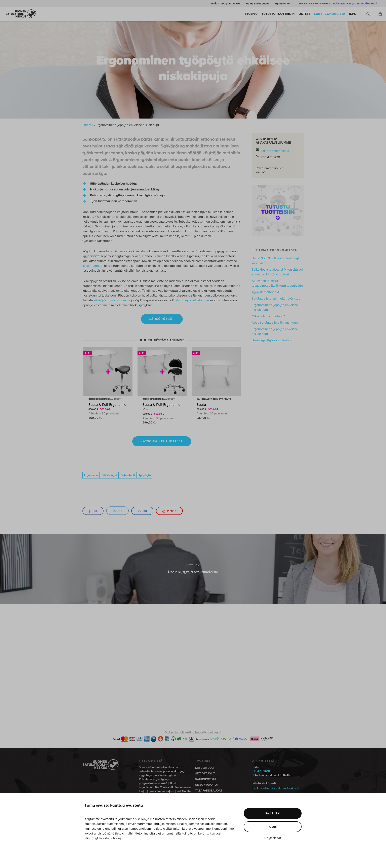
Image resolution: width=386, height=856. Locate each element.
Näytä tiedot (272, 838)
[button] (162, 319)
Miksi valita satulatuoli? (268, 316)
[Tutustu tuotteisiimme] (278, 238)
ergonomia (91, 475)
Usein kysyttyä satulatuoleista (273, 340)
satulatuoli (128, 475)
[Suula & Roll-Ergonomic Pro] (162, 371)
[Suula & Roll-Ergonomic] (107, 371)
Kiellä (273, 826)
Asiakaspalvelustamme (192, 300)
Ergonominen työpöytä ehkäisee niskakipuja (275, 307)
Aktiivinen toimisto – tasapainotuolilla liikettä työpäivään (277, 283)
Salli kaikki (272, 813)
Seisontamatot (207, 784)
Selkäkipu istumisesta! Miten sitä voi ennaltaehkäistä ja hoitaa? (277, 272)
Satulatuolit (205, 768)
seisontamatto (92, 266)
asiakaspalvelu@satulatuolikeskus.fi (275, 788)
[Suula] (216, 371)
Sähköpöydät (205, 779)
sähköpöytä (109, 475)
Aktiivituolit (205, 773)
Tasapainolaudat (208, 790)
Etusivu (87, 125)
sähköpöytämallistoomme (112, 300)
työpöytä (145, 475)
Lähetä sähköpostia (275, 151)
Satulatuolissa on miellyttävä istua (276, 299)
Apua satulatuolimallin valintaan (275, 323)
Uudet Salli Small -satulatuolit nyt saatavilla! (275, 260)
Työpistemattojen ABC (268, 292)
